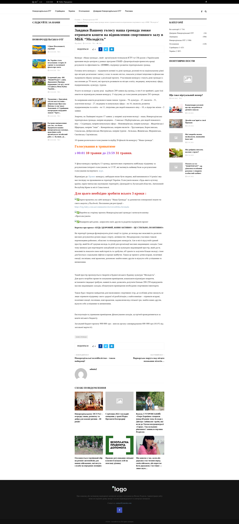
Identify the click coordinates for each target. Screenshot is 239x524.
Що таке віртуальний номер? (186, 95)
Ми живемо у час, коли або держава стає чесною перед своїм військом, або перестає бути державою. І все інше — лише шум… (149, 463)
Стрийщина (60, 11)
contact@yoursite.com (123, 503)
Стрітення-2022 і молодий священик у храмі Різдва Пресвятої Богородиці (117, 416)
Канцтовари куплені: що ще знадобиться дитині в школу (194, 107)
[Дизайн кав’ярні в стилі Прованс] (176, 123)
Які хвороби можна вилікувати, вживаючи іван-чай (195, 136)
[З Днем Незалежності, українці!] (39, 49)
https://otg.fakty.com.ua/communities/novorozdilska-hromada (102, 206)
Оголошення (84, 11)
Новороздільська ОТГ (41, 11)
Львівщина (173, 36)
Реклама (129, 11)
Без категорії (174, 29)
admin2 (79, 43)
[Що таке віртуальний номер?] (188, 79)
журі (101, 170)
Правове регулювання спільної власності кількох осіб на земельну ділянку (119, 460)
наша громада (81, 337)
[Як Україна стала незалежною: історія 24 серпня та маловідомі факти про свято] (39, 63)
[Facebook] (202, 11)
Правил (92, 176)
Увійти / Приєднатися (65, 2)
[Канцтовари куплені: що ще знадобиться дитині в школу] (176, 108)
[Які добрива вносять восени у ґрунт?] (176, 153)
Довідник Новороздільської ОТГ (107, 11)
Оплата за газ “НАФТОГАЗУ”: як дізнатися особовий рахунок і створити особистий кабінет (193, 168)
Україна (71, 11)
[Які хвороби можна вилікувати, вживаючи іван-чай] (176, 137)
